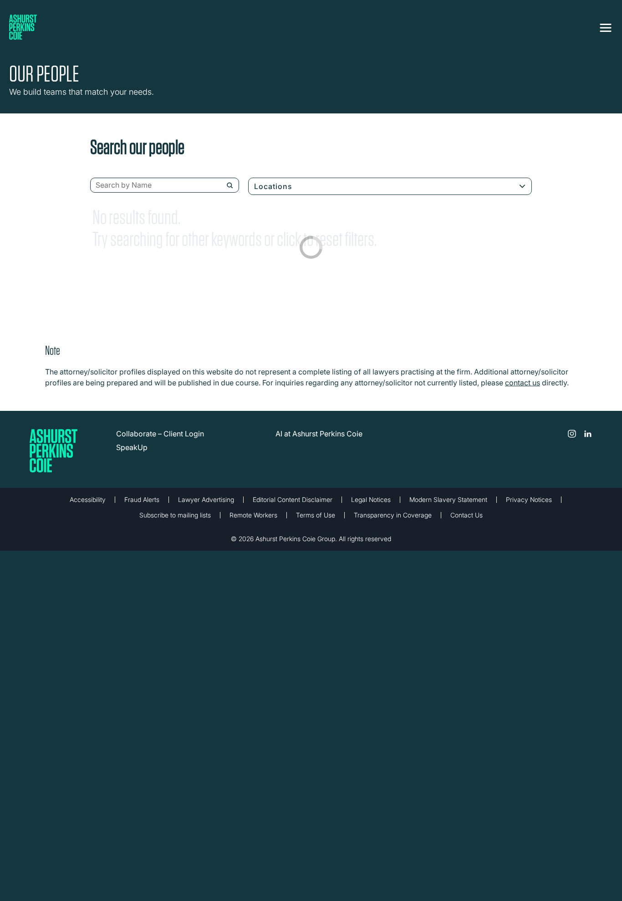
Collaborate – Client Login (160, 433)
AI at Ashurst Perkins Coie (318, 433)
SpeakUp (132, 447)
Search (229, 185)
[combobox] (164, 185)
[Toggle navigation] (605, 26)
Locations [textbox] (273, 186)
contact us (522, 382)
